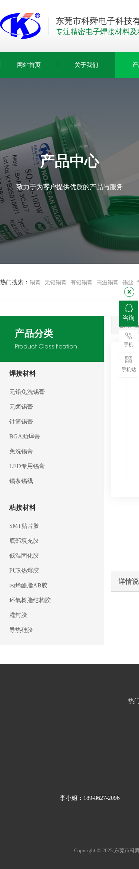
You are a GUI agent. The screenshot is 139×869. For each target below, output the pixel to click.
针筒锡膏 (21, 421)
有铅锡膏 (81, 282)
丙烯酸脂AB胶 (28, 585)
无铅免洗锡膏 (27, 392)
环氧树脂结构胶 (30, 600)
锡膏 (35, 282)
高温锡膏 (107, 282)
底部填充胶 (24, 541)
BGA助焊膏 (24, 436)
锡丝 (127, 282)
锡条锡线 (21, 481)
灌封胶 (18, 615)
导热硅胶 (21, 630)
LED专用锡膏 (27, 466)
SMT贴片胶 (24, 526)
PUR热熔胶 (24, 570)
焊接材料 (22, 373)
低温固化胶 (24, 555)
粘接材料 (22, 507)
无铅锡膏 (55, 282)
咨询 (129, 318)
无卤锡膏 (21, 406)
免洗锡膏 (21, 451)
